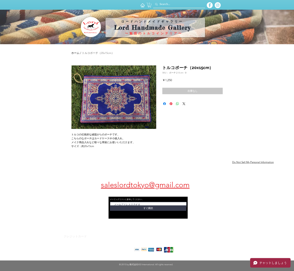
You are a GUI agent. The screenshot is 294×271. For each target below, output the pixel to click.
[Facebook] (71, 238)
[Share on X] (184, 104)
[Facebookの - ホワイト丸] (210, 5)
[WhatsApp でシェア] (177, 104)
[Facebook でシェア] (164, 104)
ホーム (75, 53)
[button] (149, 5)
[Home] (142, 5)
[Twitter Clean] (78, 238)
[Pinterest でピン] (171, 104)
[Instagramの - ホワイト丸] (218, 5)
